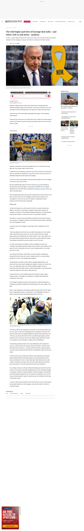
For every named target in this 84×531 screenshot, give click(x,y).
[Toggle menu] (2, 21)
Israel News (14, 27)
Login (80, 21)
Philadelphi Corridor (39, 189)
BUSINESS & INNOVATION (60, 21)
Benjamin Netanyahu (14, 393)
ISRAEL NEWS (35, 21)
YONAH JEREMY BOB (14, 100)
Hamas (38, 184)
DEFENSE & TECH (71, 21)
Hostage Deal (28, 393)
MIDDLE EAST (50, 21)
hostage (21, 393)
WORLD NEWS (43, 21)
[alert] (10, 518)
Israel (7, 393)
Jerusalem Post (8, 27)
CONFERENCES (27, 21)
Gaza (30, 173)
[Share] (7, 43)
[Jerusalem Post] (12, 21)
